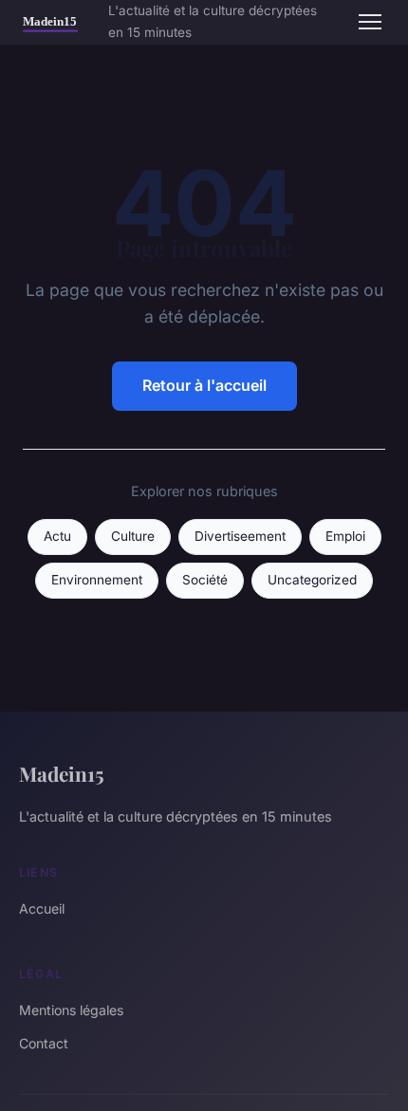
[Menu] (370, 22)
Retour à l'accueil (204, 385)
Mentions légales (71, 1010)
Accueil (42, 908)
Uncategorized (312, 579)
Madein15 (61, 773)
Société (205, 579)
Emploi (345, 536)
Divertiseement (240, 536)
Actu (57, 536)
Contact (43, 1043)
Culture (133, 536)
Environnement (96, 579)
